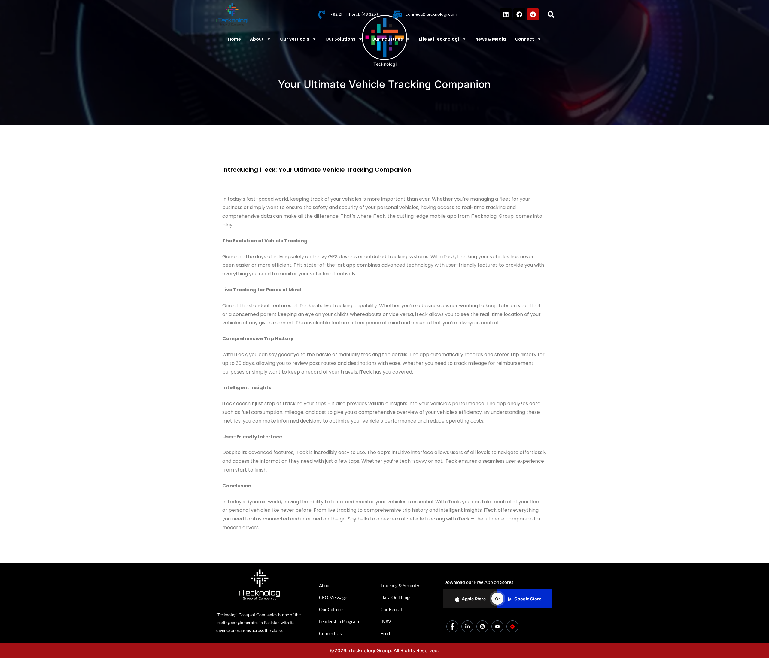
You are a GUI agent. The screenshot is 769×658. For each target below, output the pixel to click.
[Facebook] (519, 14)
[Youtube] (497, 626)
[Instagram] (482, 626)
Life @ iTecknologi (439, 39)
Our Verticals (294, 39)
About (257, 39)
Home (234, 39)
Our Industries (387, 39)
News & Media (490, 39)
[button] (551, 14)
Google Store (527, 598)
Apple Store (474, 598)
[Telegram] (533, 14)
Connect (524, 39)
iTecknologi (384, 64)
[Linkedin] (506, 14)
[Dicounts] (512, 626)
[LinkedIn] (467, 626)
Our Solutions (340, 39)
